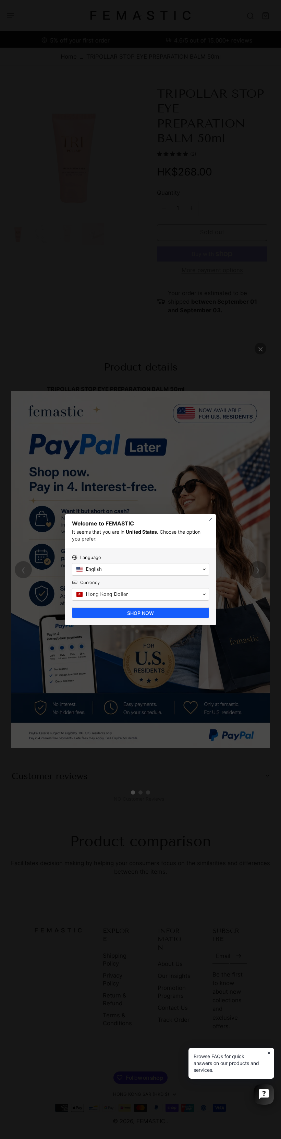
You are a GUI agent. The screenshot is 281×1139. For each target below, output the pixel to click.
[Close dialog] (211, 519)
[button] (140, 569)
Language (90, 557)
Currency (90, 582)
